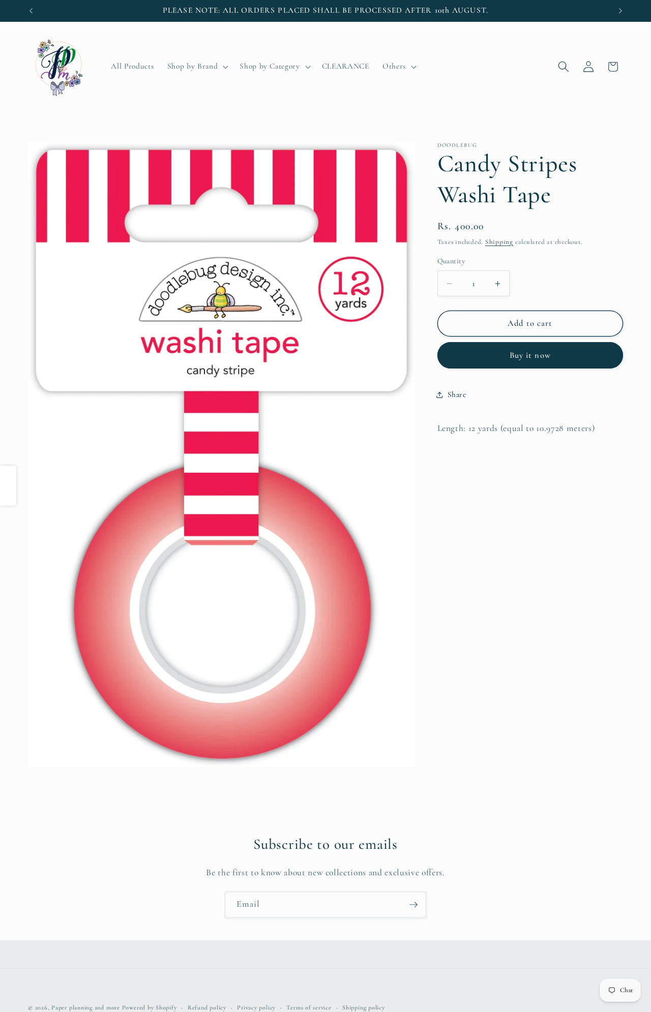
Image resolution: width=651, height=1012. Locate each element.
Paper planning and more (85, 1007)
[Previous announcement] (31, 10)
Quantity (451, 261)
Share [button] (457, 395)
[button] (197, 66)
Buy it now (530, 355)
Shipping (499, 242)
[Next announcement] (620, 10)
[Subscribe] (413, 905)
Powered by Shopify (149, 1007)
